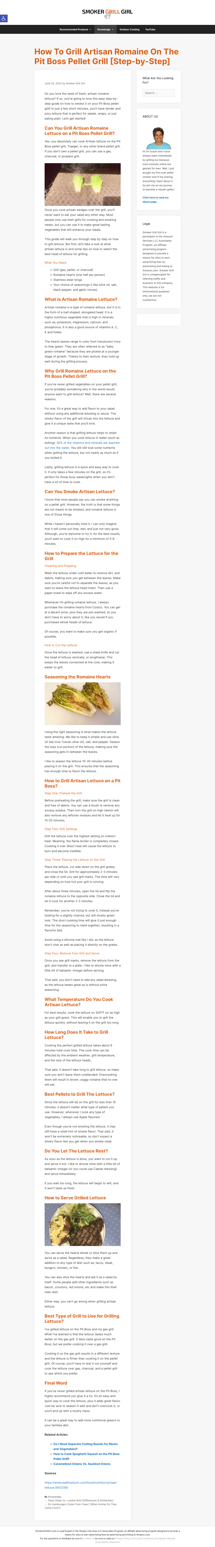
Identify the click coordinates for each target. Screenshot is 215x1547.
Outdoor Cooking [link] (129, 29)
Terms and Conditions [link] (142, 1538)
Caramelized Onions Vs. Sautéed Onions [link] (82, 1464)
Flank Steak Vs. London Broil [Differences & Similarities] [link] (80, 1500)
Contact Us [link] (88, 1538)
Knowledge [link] (103, 29)
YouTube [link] (150, 29)
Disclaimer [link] (160, 1538)
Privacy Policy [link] (122, 1538)
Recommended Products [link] (74, 29)
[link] (4, 18)
